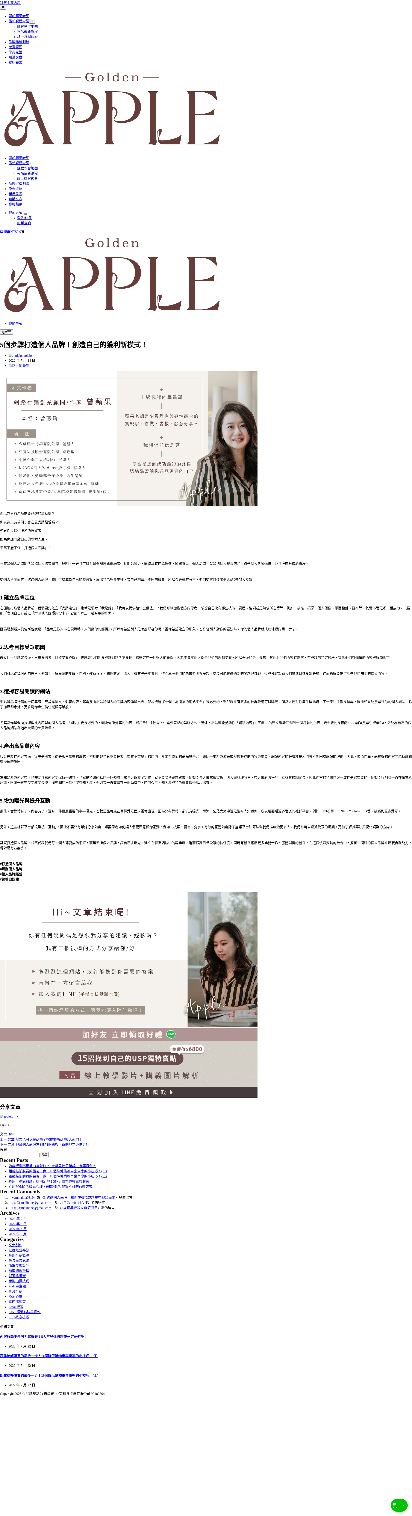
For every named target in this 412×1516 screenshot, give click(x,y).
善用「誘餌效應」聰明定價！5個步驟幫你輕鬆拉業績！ (51, 1181)
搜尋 (3, 1150)
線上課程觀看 (27, 178)
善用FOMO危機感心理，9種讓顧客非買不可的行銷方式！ (52, 1186)
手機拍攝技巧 (19, 1281)
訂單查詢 (24, 223)
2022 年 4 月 (18, 1229)
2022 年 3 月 (18, 1234)
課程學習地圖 (27, 168)
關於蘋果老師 (19, 158)
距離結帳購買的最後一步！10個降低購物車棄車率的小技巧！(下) (58, 1171)
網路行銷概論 (19, 365)
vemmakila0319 (23, 1197)
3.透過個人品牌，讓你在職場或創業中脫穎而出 (79, 1197)
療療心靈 (15, 1296)
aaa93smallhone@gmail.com (31, 1202)
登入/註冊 (24, 218)
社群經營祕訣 (19, 1250)
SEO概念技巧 (19, 1317)
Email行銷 (16, 1307)
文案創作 (15, 1245)
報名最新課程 (27, 173)
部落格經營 (17, 1276)
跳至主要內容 (10, 3)
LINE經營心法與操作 (25, 1312)
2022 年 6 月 (18, 1224)
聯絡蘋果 (15, 204)
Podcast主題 (17, 1286)
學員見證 (15, 194)
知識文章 (15, 199)
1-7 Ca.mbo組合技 (74, 1202)
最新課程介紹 (19, 163)
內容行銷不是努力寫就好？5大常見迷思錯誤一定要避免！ (52, 1166)
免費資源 (15, 189)
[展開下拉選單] (32, 164)
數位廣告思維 (19, 1260)
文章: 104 (7, 1134)
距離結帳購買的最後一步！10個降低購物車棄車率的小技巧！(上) (58, 1176)
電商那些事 (17, 1302)
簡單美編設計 (19, 1266)
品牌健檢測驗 (19, 183)
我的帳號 (15, 213)
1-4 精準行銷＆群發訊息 (79, 1208)
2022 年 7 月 (18, 1219)
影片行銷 (15, 1291)
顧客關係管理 (19, 1271)
